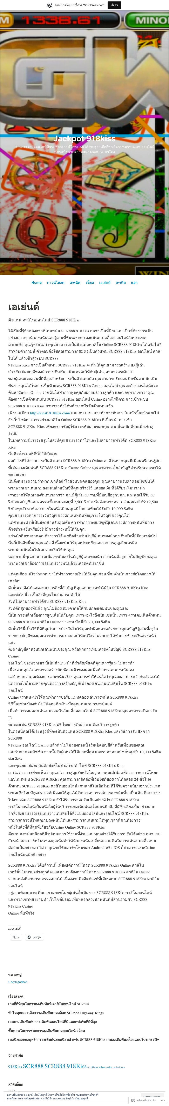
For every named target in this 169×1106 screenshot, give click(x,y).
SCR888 (33, 1066)
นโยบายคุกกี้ (81, 1098)
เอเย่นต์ (104, 283)
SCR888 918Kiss (66, 1066)
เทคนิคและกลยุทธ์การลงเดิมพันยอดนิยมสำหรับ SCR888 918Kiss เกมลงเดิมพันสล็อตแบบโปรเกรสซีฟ (84, 1039)
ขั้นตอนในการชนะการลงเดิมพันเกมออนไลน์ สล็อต (46, 1030)
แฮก (134, 283)
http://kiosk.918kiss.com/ (50, 412)
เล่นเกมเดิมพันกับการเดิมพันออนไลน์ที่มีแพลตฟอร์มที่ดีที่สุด (52, 1021)
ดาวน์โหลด (55, 283)
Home (37, 283)
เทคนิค (75, 283)
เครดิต (121, 283)
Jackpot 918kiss (84, 138)
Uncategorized (17, 982)
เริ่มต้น (114, 5)
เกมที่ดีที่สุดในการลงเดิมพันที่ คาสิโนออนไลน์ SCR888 (48, 1003)
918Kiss (15, 1066)
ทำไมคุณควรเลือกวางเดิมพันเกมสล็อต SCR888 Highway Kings (56, 1012)
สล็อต (90, 283)
